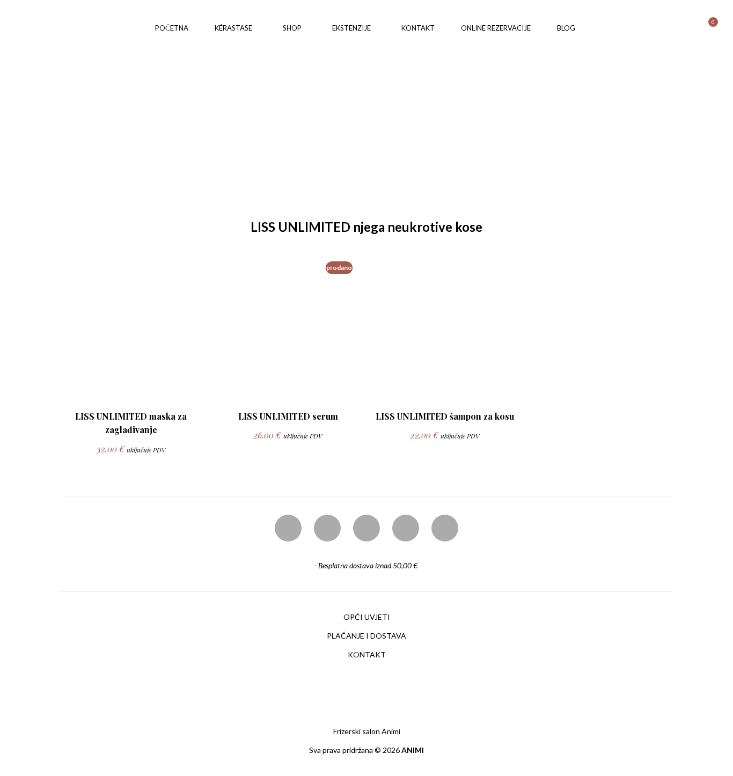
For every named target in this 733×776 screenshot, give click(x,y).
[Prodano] (286, 393)
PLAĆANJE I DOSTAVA (366, 635)
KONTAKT (418, 28)
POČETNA (171, 28)
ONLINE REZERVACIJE (496, 28)
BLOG (566, 28)
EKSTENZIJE (351, 28)
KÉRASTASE (233, 28)
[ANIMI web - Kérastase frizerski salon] (76, 27)
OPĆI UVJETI (366, 616)
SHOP (292, 28)
